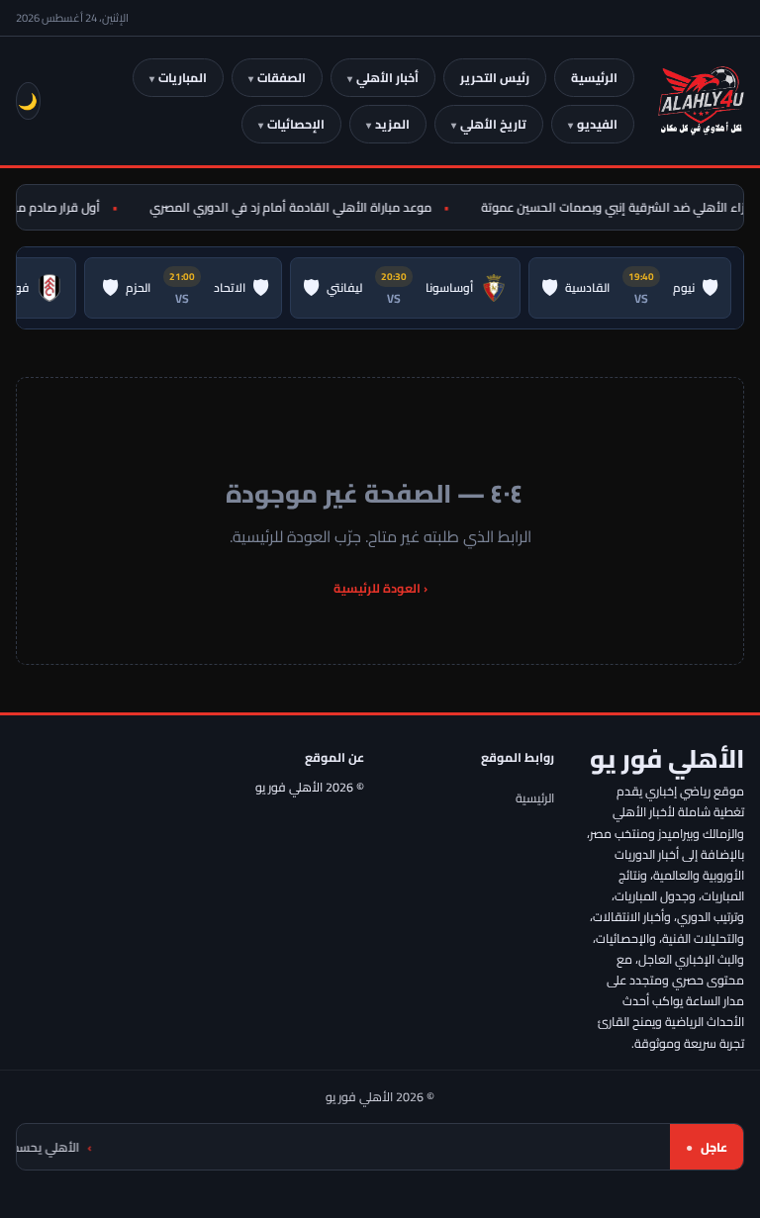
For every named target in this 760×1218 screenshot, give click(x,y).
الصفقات (281, 77)
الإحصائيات (296, 124)
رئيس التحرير (494, 77)
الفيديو (597, 124)
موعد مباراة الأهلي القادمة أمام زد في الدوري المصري (294, 207)
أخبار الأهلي (387, 77)
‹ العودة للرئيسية (380, 588)
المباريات (182, 77)
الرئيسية (594, 77)
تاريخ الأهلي (493, 124)
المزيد (392, 124)
